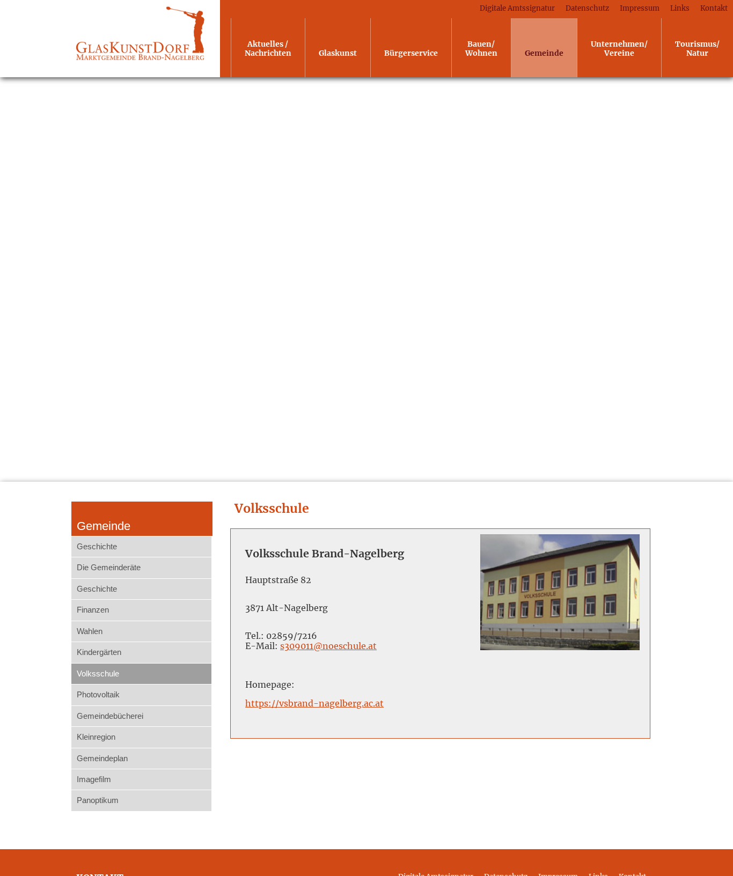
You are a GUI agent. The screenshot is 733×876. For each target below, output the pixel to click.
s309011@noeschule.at (328, 646)
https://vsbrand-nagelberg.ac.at (314, 703)
